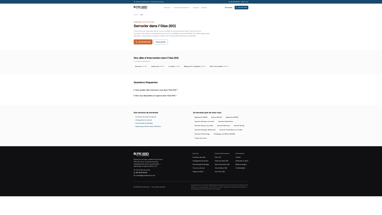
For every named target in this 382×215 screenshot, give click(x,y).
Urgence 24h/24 (198, 171)
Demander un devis (241, 161)
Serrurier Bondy (239, 125)
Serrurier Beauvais (223, 125)
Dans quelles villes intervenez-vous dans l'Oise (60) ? (156, 90)
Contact (204, 7)
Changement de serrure (200, 161)
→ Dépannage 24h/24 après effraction (147, 126)
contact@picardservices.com (145, 175)
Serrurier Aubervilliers (225, 121)
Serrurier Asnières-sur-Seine (204, 121)
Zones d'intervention (181, 7)
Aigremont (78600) (200, 117)
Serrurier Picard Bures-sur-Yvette (231, 130)
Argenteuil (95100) (232, 117)
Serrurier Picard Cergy (202, 134)
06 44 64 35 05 (239, 1)
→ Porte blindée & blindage (143, 123)
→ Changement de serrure (143, 120)
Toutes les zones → (201, 138)
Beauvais (141, 66)
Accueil (136, 14)
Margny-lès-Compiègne (195, 66)
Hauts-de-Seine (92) (221, 161)
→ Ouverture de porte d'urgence (145, 117)
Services (167, 7)
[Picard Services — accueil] (140, 7)
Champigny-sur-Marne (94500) (224, 134)
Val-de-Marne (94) (221, 168)
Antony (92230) (216, 117)
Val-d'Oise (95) (220, 171)
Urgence (196, 7)
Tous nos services (199, 168)
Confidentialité (240, 168)
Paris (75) (218, 157)
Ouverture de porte (199, 157)
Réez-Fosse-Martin (219, 66)
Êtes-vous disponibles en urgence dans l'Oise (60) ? (155, 96)
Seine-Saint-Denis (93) (222, 164)
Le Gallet (174, 66)
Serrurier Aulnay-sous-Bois (203, 125)
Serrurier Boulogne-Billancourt (205, 130)
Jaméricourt (158, 66)
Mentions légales (241, 164)
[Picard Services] (141, 154)
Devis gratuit (228, 7)
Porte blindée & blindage (201, 164)
